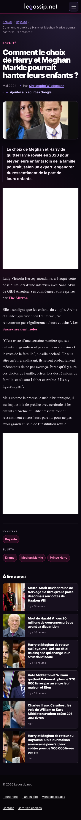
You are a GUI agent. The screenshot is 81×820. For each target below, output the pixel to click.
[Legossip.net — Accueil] (40, 6)
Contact (8, 808)
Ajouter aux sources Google (30, 92)
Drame (9, 557)
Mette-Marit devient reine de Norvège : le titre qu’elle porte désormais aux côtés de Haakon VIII (50, 594)
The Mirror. (18, 297)
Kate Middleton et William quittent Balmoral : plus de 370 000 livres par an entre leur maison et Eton (51, 681)
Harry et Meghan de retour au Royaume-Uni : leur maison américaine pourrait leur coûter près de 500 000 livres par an (51, 744)
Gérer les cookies (30, 808)
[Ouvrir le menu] (73, 6)
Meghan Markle (32, 557)
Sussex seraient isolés (20, 329)
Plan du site (30, 796)
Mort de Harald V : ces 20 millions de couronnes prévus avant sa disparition (50, 622)
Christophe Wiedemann (46, 85)
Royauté (21, 22)
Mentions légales (53, 796)
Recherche (10, 796)
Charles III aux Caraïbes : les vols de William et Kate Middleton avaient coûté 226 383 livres (50, 711)
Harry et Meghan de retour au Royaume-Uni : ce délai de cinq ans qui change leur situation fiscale (49, 651)
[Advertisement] (40, 228)
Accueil (7, 22)
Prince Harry (58, 557)
